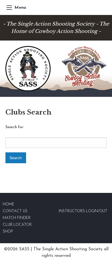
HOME (8, 204)
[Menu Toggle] (9, 7)
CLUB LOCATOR (17, 225)
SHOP (8, 232)
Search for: (14, 127)
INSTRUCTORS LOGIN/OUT (83, 211)
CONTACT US (15, 211)
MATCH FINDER (17, 218)
